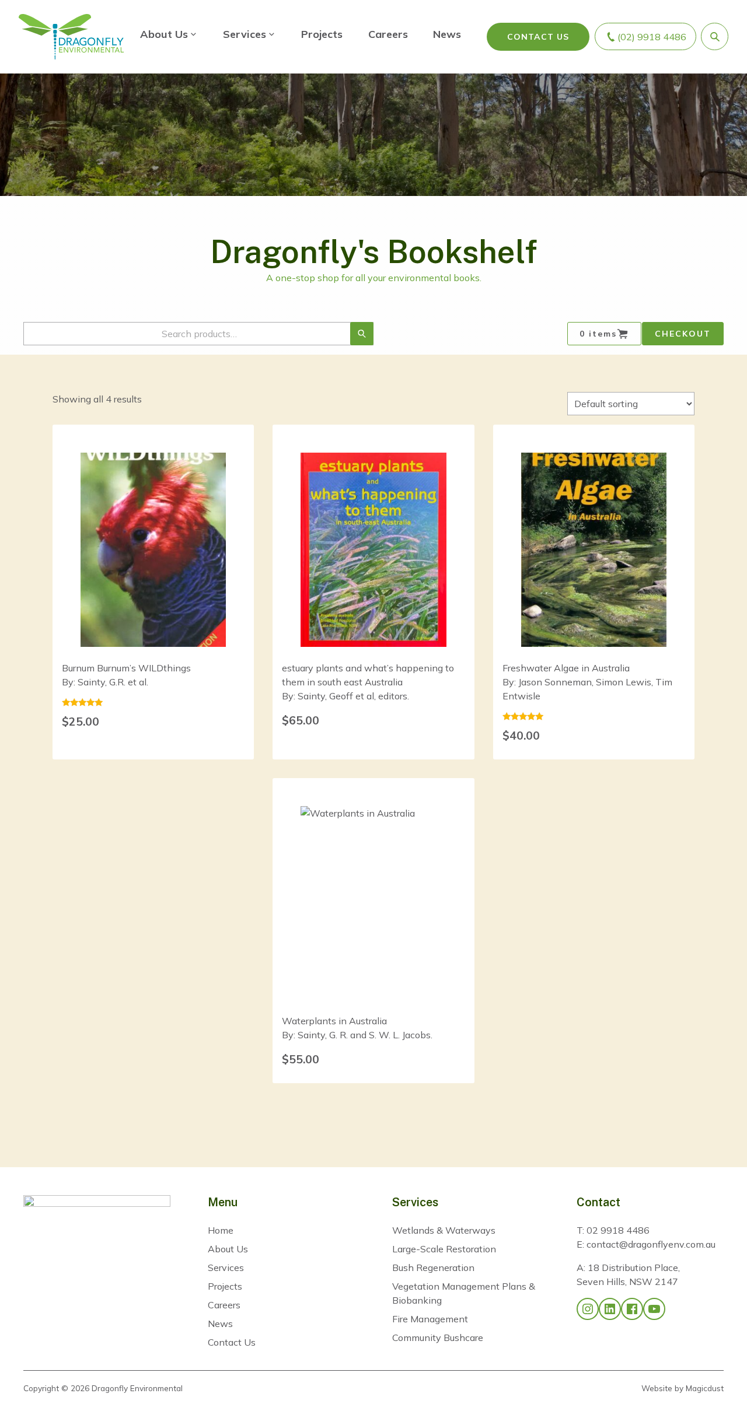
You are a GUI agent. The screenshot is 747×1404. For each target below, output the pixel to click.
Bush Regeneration (433, 1267)
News (447, 34)
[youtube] (654, 1309)
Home (220, 1230)
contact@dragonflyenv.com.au (651, 1244)
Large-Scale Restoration (444, 1249)
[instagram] (588, 1309)
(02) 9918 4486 (651, 37)
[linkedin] (610, 1309)
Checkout (683, 333)
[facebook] (632, 1309)
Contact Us (538, 36)
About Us (164, 34)
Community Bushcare (437, 1337)
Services (244, 34)
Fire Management (430, 1319)
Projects (322, 34)
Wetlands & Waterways (443, 1230)
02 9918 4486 (618, 1230)
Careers (388, 34)
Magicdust (705, 1388)
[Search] (362, 333)
